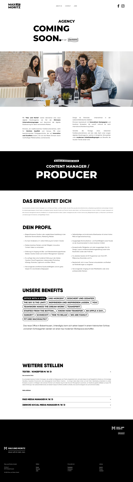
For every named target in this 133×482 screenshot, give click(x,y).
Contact (101, 470)
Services (38, 468)
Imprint (101, 467)
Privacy (101, 468)
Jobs (37, 470)
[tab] (34, 298)
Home (37, 467)
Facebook (70, 467)
